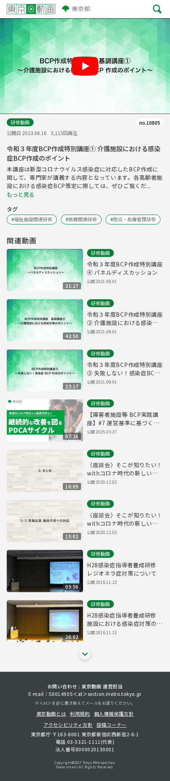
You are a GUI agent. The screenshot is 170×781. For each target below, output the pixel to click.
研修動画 (20, 122)
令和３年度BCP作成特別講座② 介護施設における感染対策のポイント (125, 318)
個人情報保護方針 (114, 713)
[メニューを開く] (157, 8)
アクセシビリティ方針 (68, 724)
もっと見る (20, 194)
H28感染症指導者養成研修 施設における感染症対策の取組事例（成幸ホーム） (124, 619)
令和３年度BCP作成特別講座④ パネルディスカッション (125, 268)
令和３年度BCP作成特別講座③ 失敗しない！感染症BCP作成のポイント (125, 369)
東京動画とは (51, 713)
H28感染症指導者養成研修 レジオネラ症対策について (124, 569)
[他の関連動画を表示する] (85, 654)
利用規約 (80, 713)
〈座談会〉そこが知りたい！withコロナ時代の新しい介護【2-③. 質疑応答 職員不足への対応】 (124, 519)
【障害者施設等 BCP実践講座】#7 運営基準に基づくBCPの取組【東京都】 (123, 418)
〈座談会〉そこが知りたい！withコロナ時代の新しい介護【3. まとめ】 (124, 469)
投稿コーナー (111, 724)
